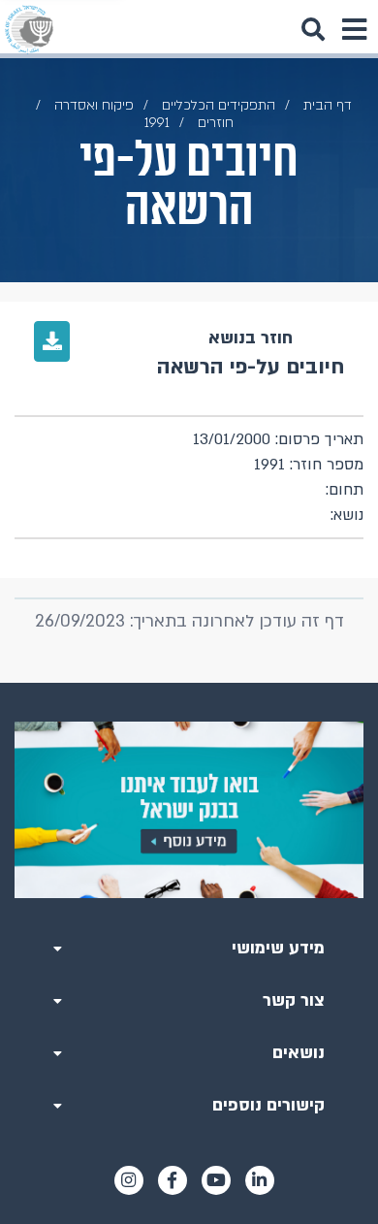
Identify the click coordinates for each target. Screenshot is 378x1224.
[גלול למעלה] (189, 683)
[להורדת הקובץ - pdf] (52, 341)
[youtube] (216, 1180)
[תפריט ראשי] (354, 29)
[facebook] (172, 1180)
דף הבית (327, 105)
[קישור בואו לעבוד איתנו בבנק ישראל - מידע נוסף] (189, 810)
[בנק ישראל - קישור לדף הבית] (29, 29)
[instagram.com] (128, 1180)
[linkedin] (259, 1180)
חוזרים (216, 122)
